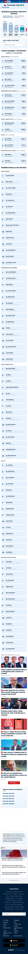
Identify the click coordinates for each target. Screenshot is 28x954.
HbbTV (4, 926)
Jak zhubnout (9, 891)
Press (15, 922)
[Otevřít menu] (2, 1)
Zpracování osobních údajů (18, 928)
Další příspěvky (13, 782)
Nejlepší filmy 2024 (17, 891)
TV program (15, 894)
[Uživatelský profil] (22, 1)
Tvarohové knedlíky (19, 907)
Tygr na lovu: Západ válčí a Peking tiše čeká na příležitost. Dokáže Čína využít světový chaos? (12, 859)
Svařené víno (7, 902)
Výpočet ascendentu (9, 907)
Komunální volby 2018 (8, 796)
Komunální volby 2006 (8, 803)
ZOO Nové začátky (9, 898)
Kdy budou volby (18, 896)
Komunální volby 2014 (8, 798)
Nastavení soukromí (18, 935)
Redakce (16, 932)
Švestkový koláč (19, 909)
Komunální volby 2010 (8, 801)
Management (16, 920)
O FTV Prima (5, 920)
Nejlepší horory (7, 894)
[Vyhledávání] (20, 1)
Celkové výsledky (5, 7)
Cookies (5, 930)
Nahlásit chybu (6, 935)
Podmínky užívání (6, 927)
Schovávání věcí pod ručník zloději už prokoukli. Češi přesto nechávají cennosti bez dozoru (14, 873)
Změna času (22, 894)
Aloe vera (7, 904)
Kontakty (16, 926)
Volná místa (5, 922)
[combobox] (13, 45)
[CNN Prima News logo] (7, 1)
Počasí (11, 896)
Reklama (5, 924)
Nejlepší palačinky (9, 909)
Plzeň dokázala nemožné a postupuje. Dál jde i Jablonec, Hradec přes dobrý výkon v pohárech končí (14, 866)
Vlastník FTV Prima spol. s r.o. (7, 933)
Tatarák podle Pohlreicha (18, 902)
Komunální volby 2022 (8, 793)
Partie (7, 896)
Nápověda (16, 930)
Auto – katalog (19, 898)
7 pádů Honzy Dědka (11, 900)
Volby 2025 (19, 900)
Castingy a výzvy (17, 924)
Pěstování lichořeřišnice (17, 904)
